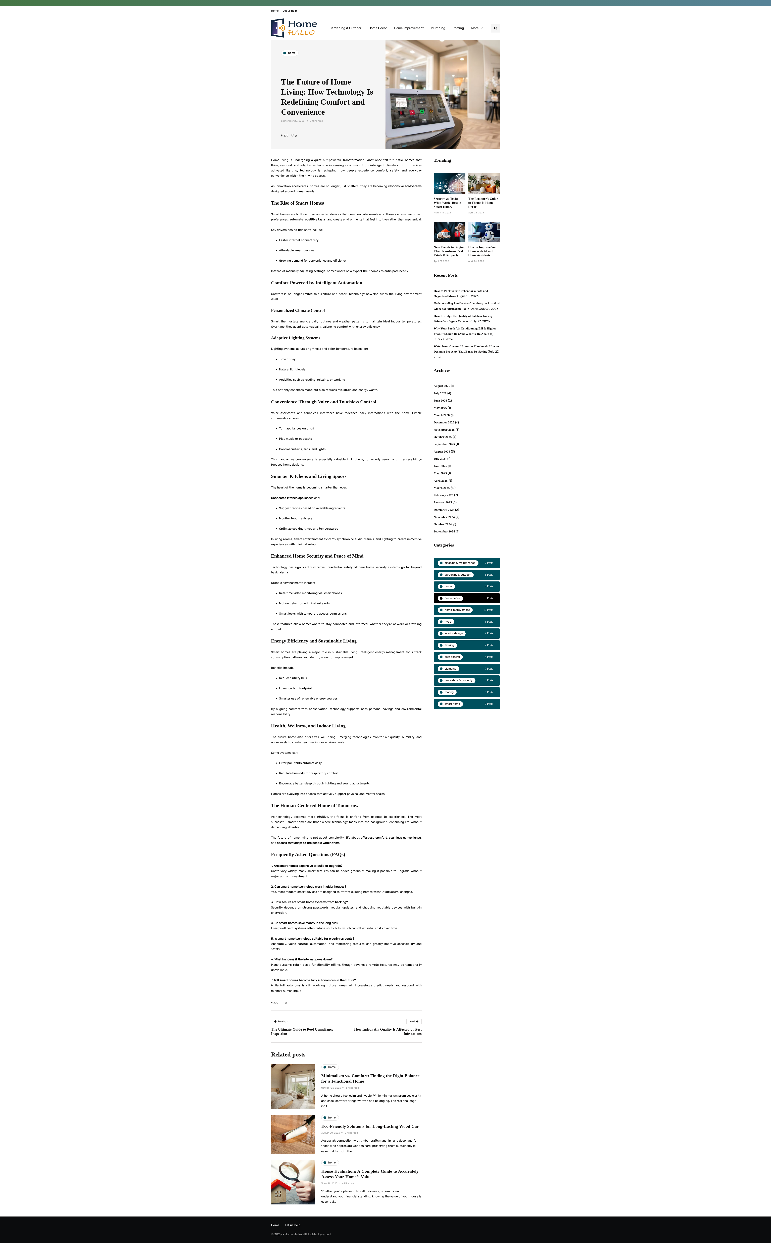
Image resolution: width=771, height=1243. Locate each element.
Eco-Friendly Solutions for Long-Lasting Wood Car (370, 1126)
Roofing (458, 28)
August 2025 (442, 451)
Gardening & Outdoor (345, 28)
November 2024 (444, 517)
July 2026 (440, 393)
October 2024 (443, 524)
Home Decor (378, 28)
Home (275, 10)
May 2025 (440, 473)
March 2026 (442, 415)
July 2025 (440, 458)
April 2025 (441, 480)
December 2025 (444, 422)
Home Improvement (409, 28)
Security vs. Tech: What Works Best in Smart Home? (447, 202)
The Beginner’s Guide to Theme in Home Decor (483, 202)
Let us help (290, 10)
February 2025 (443, 495)
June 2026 (440, 400)
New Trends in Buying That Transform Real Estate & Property (449, 251)
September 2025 (444, 444)
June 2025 (440, 466)
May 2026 (440, 407)
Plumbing (438, 28)
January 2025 (443, 502)
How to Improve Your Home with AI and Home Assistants (483, 251)
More (475, 28)
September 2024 (444, 531)
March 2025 (442, 487)
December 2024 (444, 509)
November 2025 (444, 429)
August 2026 (442, 385)
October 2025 (443, 436)
